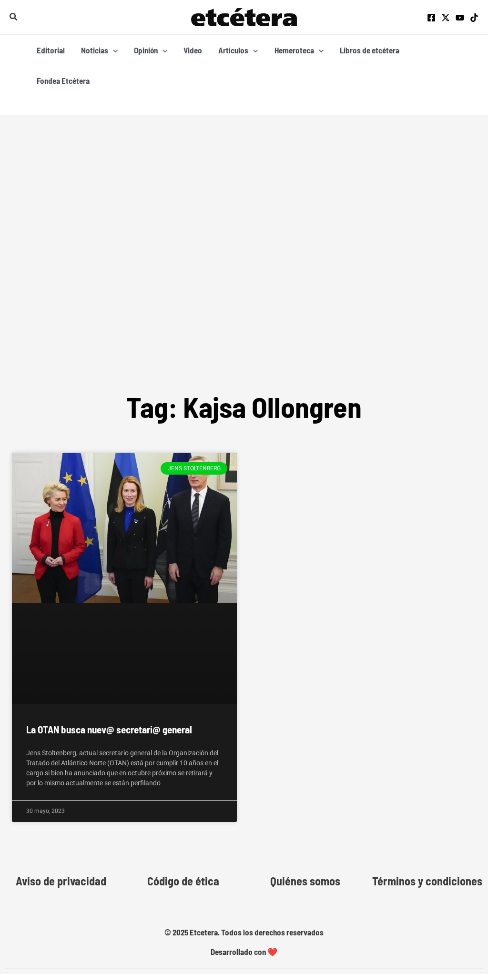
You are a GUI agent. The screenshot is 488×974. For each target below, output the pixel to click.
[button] (14, 17)
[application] (113, 50)
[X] (445, 17)
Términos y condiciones (427, 881)
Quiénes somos (305, 881)
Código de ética (183, 881)
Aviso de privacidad (61, 881)
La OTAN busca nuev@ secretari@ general (109, 729)
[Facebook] (431, 17)
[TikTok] (474, 17)
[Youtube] (460, 17)
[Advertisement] (244, 267)
